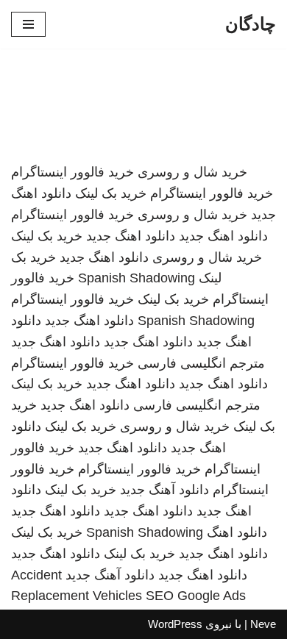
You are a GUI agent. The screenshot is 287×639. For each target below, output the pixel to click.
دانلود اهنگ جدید (223, 236)
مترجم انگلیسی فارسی (201, 363)
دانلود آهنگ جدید (164, 489)
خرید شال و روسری (192, 172)
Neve (263, 624)
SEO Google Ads (196, 595)
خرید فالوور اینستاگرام (72, 172)
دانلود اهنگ (237, 532)
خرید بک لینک (110, 193)
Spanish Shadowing (136, 278)
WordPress (175, 624)
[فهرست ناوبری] (28, 24)
